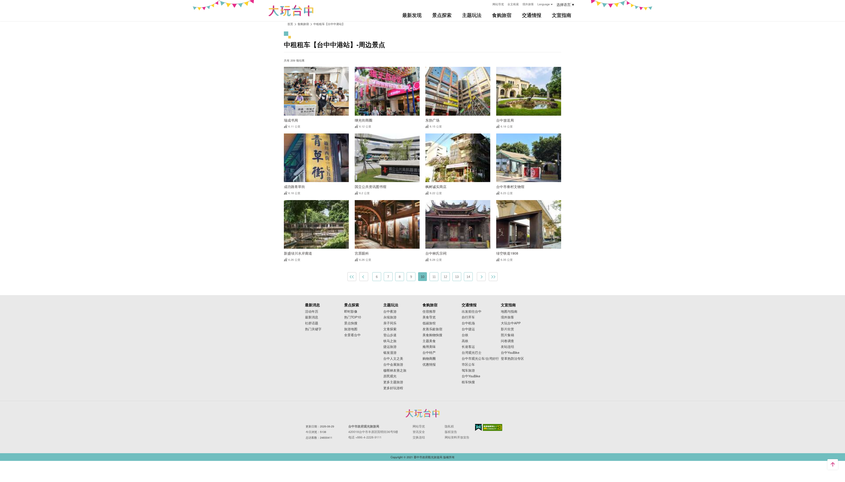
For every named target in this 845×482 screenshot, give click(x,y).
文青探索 (390, 329)
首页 (290, 24)
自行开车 (468, 317)
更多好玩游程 (393, 388)
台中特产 (429, 352)
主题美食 (429, 341)
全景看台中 (352, 335)
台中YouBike (471, 376)
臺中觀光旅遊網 (290, 10)
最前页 (351, 276)
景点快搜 (350, 323)
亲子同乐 (390, 323)
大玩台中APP (511, 323)
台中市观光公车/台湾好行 (480, 358)
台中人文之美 (393, 358)
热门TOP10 (352, 317)
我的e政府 (478, 427)
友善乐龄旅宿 (432, 329)
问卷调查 (507, 341)
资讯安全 (419, 431)
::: (487, 4)
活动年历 (311, 311)
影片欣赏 (507, 329)
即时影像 (350, 311)
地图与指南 (509, 311)
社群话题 (311, 323)
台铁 (465, 335)
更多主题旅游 (393, 382)
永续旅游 (390, 317)
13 (457, 277)
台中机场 (468, 323)
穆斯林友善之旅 (394, 370)
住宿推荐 (429, 311)
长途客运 (468, 347)
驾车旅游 (468, 370)
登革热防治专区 (512, 358)
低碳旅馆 (429, 323)
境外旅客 (528, 4)
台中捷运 (468, 329)
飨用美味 (429, 347)
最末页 (493, 276)
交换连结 (419, 437)
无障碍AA (492, 427)
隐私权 (449, 426)
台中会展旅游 (393, 364)
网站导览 (498, 4)
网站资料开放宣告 (457, 437)
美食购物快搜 (432, 335)
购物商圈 (429, 358)
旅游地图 (350, 329)
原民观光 (390, 376)
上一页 (363, 276)
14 (468, 277)
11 (434, 277)
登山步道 (390, 335)
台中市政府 (422, 413)
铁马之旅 (390, 341)
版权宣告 (451, 431)
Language (543, 4)
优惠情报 (429, 364)
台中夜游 (390, 311)
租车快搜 (468, 382)
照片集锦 (507, 335)
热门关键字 (313, 329)
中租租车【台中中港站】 (329, 24)
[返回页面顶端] (832, 464)
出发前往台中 (471, 311)
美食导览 (429, 317)
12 (445, 277)
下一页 (481, 276)
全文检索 (513, 4)
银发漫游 (390, 352)
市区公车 (468, 364)
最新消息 (311, 317)
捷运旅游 (390, 347)
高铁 (465, 341)
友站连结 (507, 347)
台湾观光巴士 (471, 352)
